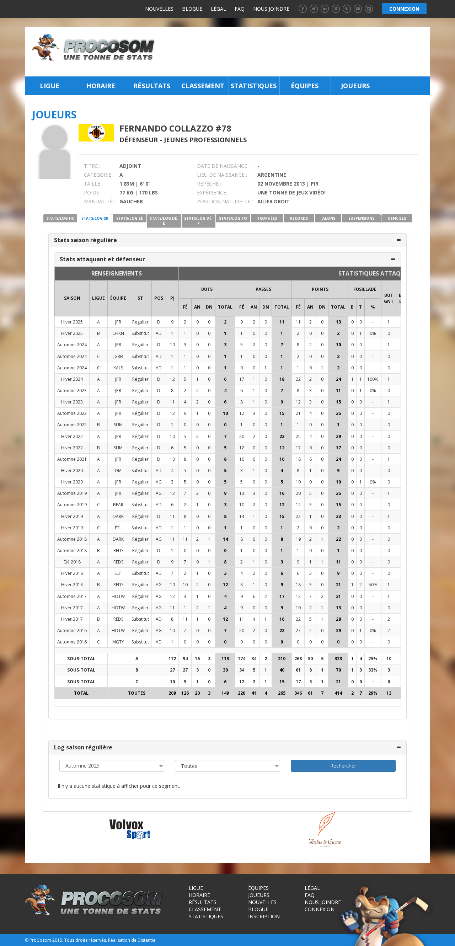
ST (140, 298)
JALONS (328, 218)
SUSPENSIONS (361, 218)
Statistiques (254, 85)
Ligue (49, 85)
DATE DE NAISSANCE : (223, 165)
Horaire (100, 85)
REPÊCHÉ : (209, 183)
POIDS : (93, 192)
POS (158, 298)
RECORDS (299, 218)
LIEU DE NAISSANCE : (222, 174)
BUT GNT (389, 298)
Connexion (319, 909)
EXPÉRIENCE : (213, 192)
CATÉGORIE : (99, 174)
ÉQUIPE (118, 298)
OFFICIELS (396, 218)
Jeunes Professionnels (205, 139)
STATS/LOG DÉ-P (198, 221)
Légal (218, 8)
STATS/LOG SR (94, 218)
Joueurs (355, 85)
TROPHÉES (267, 218)
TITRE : (92, 165)
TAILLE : (93, 183)
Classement (202, 85)
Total (225, 307)
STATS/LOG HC (60, 218)
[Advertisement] (294, 51)
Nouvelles (159, 8)
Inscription (264, 916)
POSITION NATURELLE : (225, 201)
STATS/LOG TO (233, 218)
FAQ (240, 8)
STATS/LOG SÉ (129, 218)
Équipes (304, 85)
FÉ (185, 307)
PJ (172, 298)
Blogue (192, 8)
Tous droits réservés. (85, 940)
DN (209, 307)
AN (197, 307)
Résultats (151, 85)
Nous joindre (271, 8)
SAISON (72, 298)
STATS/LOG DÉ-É (164, 221)
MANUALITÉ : (99, 201)
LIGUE (98, 298)
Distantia (146, 940)
